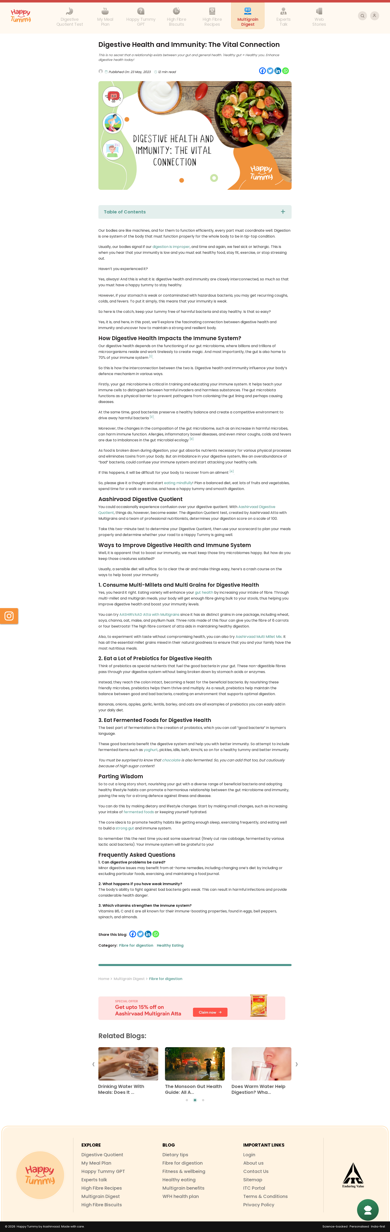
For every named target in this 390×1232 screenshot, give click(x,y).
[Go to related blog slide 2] (195, 1100)
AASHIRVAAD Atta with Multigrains (149, 614)
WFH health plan (180, 1196)
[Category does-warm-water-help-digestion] (261, 1065)
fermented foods (139, 812)
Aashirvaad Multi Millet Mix (259, 636)
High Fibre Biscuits (101, 1205)
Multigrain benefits (183, 1188)
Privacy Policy (258, 1205)
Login (249, 1155)
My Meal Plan (96, 1163)
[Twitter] (270, 70)
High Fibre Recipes (101, 1188)
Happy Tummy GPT (103, 1171)
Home (103, 978)
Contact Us (256, 1171)
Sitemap (252, 1180)
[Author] (140, 68)
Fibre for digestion (165, 978)
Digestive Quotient (102, 1155)
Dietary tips (175, 1155)
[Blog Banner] (195, 1007)
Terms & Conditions (265, 1196)
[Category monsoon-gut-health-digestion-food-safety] (195, 1065)
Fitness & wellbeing (183, 1171)
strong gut (125, 828)
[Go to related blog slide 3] (203, 1100)
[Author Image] (100, 71)
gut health (204, 592)
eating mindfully (178, 482)
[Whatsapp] (285, 70)
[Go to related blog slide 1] (187, 1100)
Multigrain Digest (129, 978)
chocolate (171, 760)
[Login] (374, 15)
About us (253, 1163)
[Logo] (40, 1175)
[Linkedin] (277, 70)
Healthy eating (179, 1180)
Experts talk (94, 1180)
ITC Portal (254, 1188)
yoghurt (151, 749)
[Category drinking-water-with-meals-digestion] (128, 1065)
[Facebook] (262, 70)
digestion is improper (171, 246)
